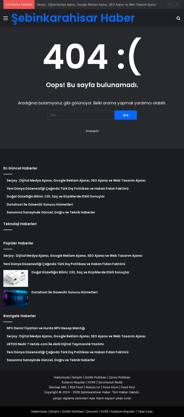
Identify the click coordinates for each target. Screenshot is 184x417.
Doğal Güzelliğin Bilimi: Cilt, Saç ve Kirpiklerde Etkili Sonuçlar (80, 272)
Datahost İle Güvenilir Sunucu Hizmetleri (64, 292)
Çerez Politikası (119, 377)
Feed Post (128, 387)
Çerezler (92, 411)
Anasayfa (92, 131)
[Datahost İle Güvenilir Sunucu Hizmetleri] (15, 298)
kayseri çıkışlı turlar (118, 398)
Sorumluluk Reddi (110, 382)
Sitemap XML (58, 387)
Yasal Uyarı (145, 411)
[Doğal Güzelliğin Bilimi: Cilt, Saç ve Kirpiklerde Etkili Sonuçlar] (15, 278)
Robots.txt (93, 387)
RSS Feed (76, 387)
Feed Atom (110, 387)
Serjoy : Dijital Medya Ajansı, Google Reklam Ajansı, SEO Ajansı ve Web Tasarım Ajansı (96, 4)
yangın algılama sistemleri (70, 398)
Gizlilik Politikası (95, 377)
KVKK (92, 382)
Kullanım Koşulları (73, 382)
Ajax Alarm (96, 398)
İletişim (77, 377)
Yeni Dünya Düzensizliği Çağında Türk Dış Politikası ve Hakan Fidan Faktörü (64, 264)
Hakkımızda (62, 377)
